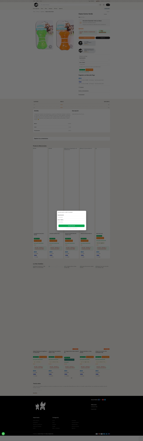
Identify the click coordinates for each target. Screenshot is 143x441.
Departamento (61, 215)
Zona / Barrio (60, 219)
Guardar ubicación (71, 225)
